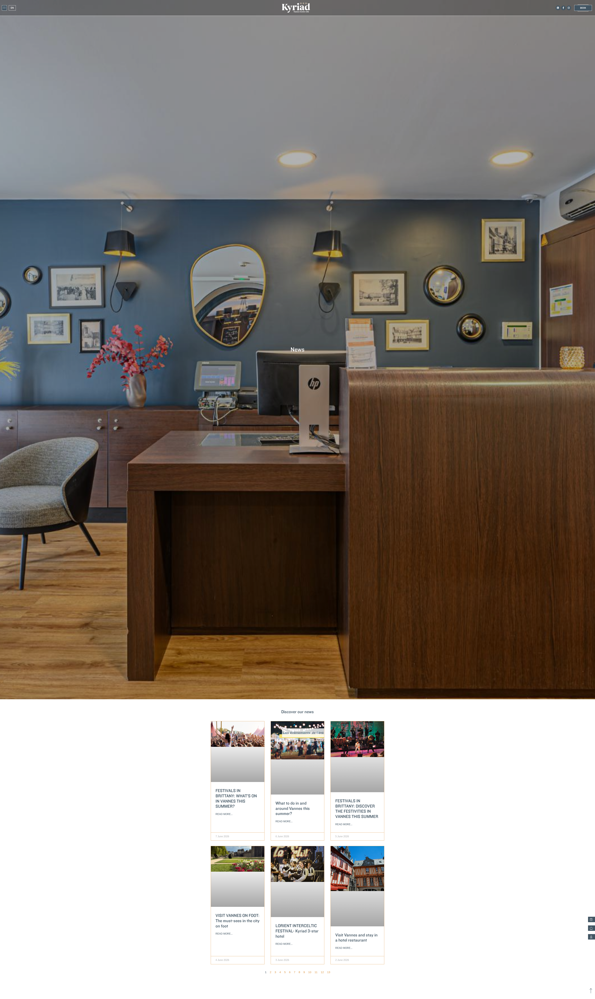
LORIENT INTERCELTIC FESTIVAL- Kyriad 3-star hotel (297, 931)
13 (328, 972)
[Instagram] (568, 8)
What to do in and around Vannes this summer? (292, 808)
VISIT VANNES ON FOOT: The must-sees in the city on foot (238, 920)
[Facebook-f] (563, 8)
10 (309, 972)
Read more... (224, 814)
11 (316, 972)
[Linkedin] (558, 8)
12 (322, 972)
